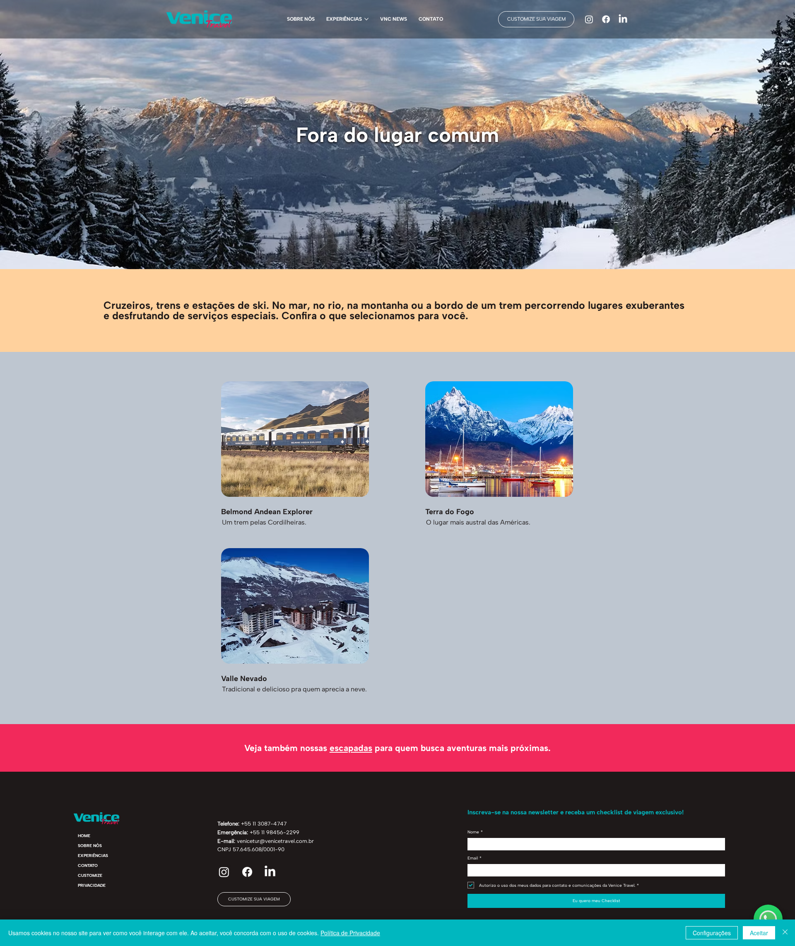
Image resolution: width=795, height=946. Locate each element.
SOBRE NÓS (90, 845)
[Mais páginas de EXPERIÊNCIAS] (366, 19)
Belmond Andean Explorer (267, 511)
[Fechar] (785, 932)
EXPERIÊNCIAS (93, 855)
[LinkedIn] (623, 19)
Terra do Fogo (449, 511)
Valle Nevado (244, 678)
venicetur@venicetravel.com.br (275, 841)
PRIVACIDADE (92, 885)
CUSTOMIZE (90, 875)
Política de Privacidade (350, 933)
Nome (475, 832)
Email (474, 858)
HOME (84, 835)
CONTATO (88, 865)
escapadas (351, 748)
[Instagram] (589, 19)
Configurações (712, 933)
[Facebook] (606, 19)
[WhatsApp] (768, 919)
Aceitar (759, 933)
